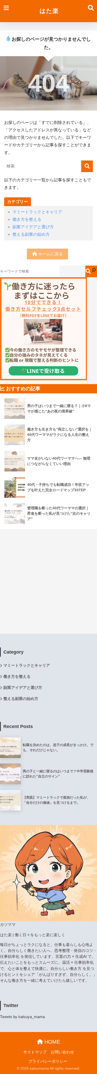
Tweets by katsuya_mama (22, 1017)
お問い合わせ (62, 1052)
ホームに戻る (50, 254)
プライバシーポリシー (47, 1061)
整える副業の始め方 (31, 234)
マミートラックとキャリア (37, 212)
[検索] (87, 166)
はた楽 (49, 11)
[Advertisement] (48, 577)
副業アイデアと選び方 (33, 227)
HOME (51, 1042)
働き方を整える (26, 219)
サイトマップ (35, 1052)
